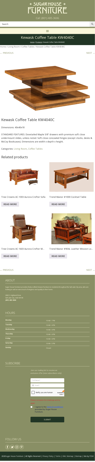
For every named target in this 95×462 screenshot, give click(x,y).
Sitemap (78, 456)
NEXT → (90, 52)
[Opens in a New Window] (7, 446)
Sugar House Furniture (14, 456)
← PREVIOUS (6, 52)
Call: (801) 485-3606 (47, 18)
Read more (10, 204)
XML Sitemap (68, 456)
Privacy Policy (47, 456)
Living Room (14, 46)
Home (3, 46)
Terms (58, 456)
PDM (91, 456)
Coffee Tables (27, 46)
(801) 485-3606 (10, 300)
